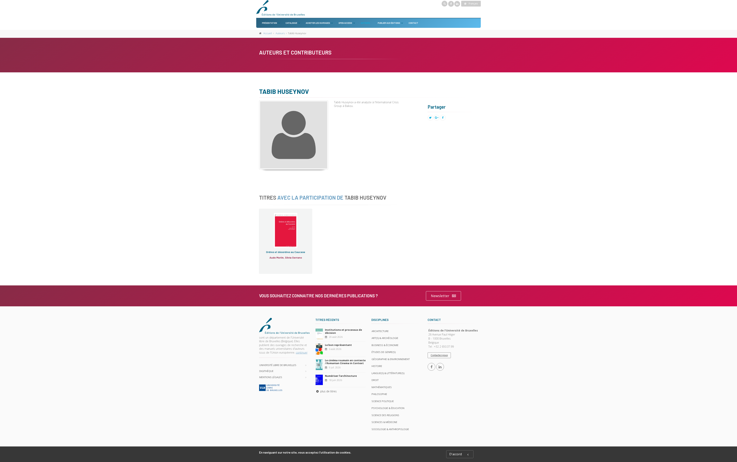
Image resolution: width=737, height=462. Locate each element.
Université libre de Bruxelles (277, 365)
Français (473, 3)
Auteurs (365, 23)
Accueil (267, 33)
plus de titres (328, 391)
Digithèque (266, 371)
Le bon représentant (338, 345)
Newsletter (440, 295)
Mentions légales (270, 377)
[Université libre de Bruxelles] (284, 387)
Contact (413, 23)
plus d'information (283, 245)
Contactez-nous (439, 355)
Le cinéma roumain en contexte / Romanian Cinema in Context (345, 362)
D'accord (455, 454)
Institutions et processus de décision (343, 331)
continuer (301, 352)
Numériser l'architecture (341, 376)
